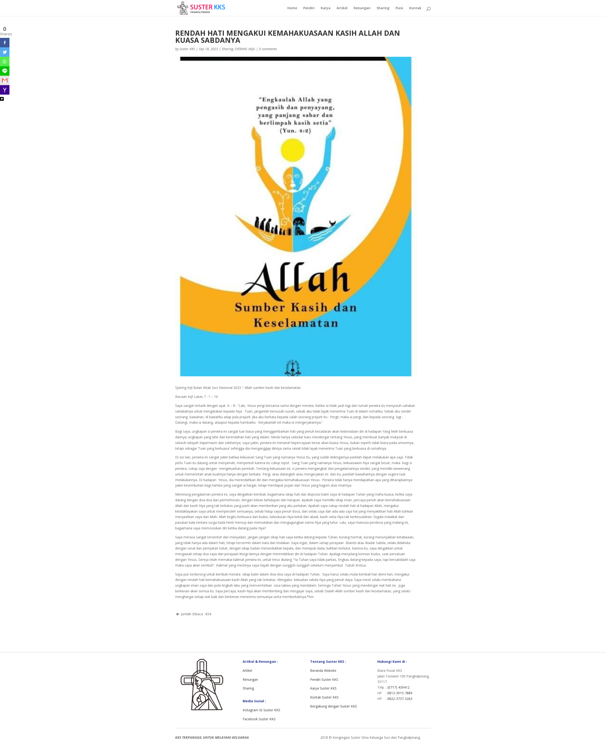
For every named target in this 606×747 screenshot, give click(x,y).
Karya (325, 8)
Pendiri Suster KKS (324, 679)
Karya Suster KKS (323, 688)
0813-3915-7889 (399, 693)
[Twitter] (4, 52)
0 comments (268, 49)
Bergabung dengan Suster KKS (333, 706)
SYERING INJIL (245, 49)
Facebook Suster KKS (259, 719)
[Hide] (2, 99)
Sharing (383, 8)
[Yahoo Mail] (4, 90)
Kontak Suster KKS (324, 697)
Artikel (342, 8)
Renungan (362, 8)
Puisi (399, 8)
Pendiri (309, 8)
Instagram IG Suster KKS (261, 710)
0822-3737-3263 (399, 698)
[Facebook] (4, 42)
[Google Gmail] (4, 80)
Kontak (415, 8)
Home (292, 8)
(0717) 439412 (399, 687)
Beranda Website (323, 670)
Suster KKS (187, 49)
